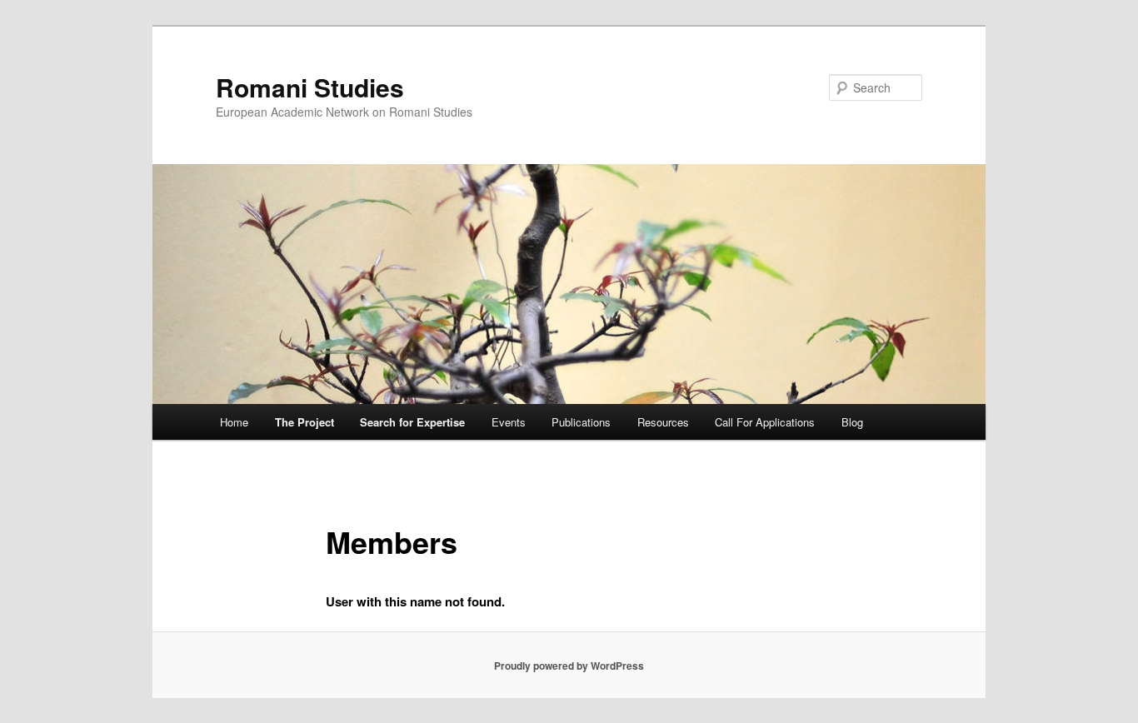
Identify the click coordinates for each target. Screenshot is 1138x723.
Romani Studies (310, 87)
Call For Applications (765, 422)
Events (509, 422)
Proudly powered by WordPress (569, 665)
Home (234, 422)
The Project (304, 422)
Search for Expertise (412, 422)
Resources (663, 422)
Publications (581, 422)
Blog (852, 422)
